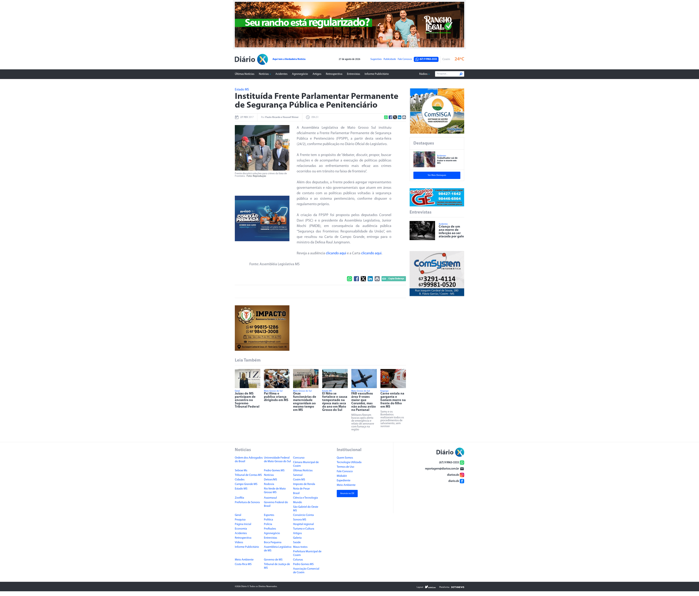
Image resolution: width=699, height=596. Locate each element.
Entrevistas (353, 74)
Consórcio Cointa (303, 515)
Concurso (299, 457)
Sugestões (376, 59)
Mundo (297, 502)
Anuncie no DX (347, 493)
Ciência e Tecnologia (305, 497)
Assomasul (270, 497)
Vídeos (239, 542)
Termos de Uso (345, 466)
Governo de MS (273, 559)
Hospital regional (303, 524)
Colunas (298, 559)
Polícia (268, 524)
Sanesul (298, 475)
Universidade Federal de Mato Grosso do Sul (277, 459)
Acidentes (281, 74)
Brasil (296, 493)
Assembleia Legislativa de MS (277, 549)
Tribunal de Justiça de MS (277, 566)
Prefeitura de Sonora (247, 502)
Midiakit (342, 476)
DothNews (457, 586)
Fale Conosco (405, 59)
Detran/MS (270, 479)
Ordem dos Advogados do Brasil (249, 459)
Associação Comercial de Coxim (306, 570)
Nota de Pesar (301, 488)
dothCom (430, 586)
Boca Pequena (272, 542)
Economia (241, 528)
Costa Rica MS (243, 564)
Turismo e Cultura (303, 528)
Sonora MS (299, 519)
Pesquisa (240, 519)
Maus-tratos (300, 547)
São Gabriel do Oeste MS (305, 509)
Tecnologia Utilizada (349, 462)
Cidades (239, 479)
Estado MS (241, 488)
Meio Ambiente (244, 559)
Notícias (264, 74)
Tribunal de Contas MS (248, 475)
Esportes (269, 515)
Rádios (423, 74)
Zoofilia (239, 497)
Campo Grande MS (246, 484)
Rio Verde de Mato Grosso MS (275, 490)
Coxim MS (299, 479)
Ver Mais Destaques (437, 175)
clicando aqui (336, 253)
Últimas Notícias (244, 74)
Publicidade (390, 59)
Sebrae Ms (241, 470)
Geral (238, 515)
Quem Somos (345, 457)
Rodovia (269, 484)
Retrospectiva (334, 74)
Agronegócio (300, 74)
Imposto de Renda (304, 484)
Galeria (297, 537)
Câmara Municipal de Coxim (306, 464)
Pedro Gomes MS (274, 470)
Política (268, 519)
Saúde (297, 542)
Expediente (343, 480)
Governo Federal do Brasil (276, 504)
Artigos (317, 74)
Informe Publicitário (377, 74)
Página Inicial (243, 524)
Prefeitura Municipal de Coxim (307, 553)
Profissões (270, 528)
